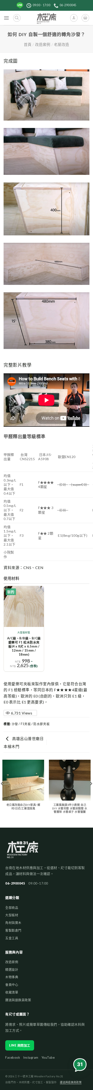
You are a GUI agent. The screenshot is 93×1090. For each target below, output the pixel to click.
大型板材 (11, 915)
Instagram (30, 1057)
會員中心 (11, 984)
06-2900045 (15, 883)
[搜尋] (17, 18)
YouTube (48, 1057)
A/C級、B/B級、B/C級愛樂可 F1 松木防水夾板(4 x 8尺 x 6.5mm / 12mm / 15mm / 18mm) (24, 646)
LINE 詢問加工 (19, 1045)
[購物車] (85, 18)
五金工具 (11, 938)
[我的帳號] (74, 18)
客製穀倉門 (13, 930)
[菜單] (7, 18)
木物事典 (11, 977)
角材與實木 (13, 922)
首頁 (27, 44)
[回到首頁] (22, 852)
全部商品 (11, 907)
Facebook (12, 1057)
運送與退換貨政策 (18, 1000)
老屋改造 (61, 44)
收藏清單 (11, 992)
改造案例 (42, 44)
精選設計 (11, 969)
